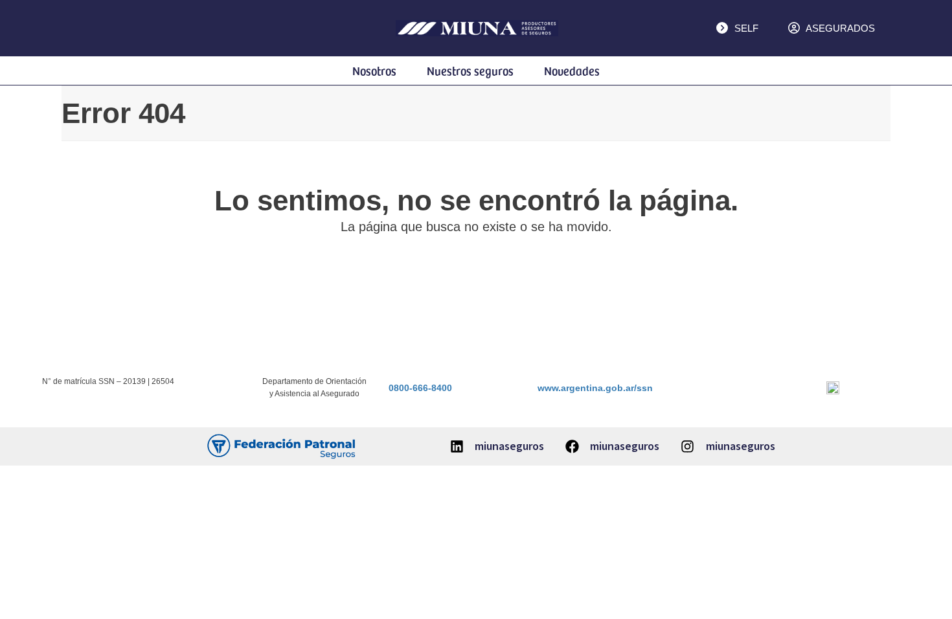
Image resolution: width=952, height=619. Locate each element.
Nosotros (374, 70)
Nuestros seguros (470, 70)
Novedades (572, 70)
